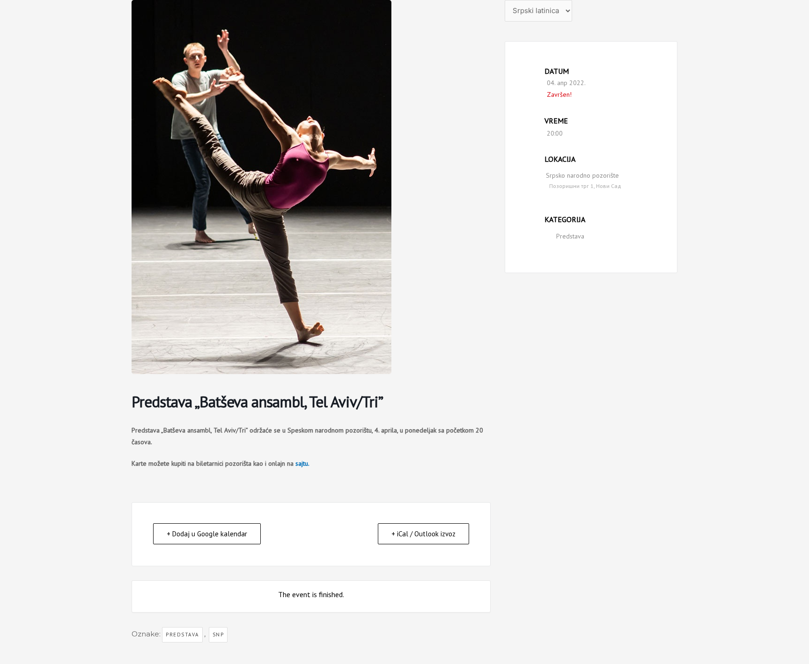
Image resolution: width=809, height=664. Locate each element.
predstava (182, 634)
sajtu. (302, 463)
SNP (218, 634)
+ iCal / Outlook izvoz (423, 533)
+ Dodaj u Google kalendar (207, 533)
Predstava (570, 236)
